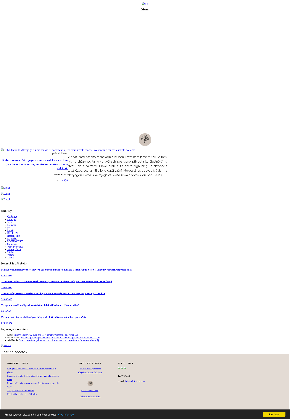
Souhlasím (274, 414)
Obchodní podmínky (90, 391)
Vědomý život (14, 249)
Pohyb (10, 230)
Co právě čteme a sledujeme (90, 372)
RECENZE (147, 36)
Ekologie (11, 219)
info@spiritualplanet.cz (135, 381)
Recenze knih (13, 236)
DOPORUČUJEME (147, 41)
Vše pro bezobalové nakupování (20, 390)
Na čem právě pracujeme (90, 369)
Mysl (9, 227)
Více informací (66, 414)
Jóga (65, 179)
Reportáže (12, 238)
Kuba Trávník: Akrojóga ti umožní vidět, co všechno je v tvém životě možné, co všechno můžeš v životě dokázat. (35, 164)
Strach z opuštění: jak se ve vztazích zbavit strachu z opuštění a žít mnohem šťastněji (61, 337)
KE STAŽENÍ (147, 45)
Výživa (10, 252)
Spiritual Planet (59, 153)
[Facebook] (119, 368)
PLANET (147, 24)
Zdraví (10, 257)
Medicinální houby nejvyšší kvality (22, 394)
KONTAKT (147, 49)
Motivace (11, 225)
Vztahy (10, 255)
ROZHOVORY (147, 32)
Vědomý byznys (15, 246)
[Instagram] (125, 368)
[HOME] (145, 3)
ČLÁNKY (147, 28)
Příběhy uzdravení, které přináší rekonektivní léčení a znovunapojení (46, 335)
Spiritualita (12, 244)
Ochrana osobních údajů (90, 396)
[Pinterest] (122, 368)
